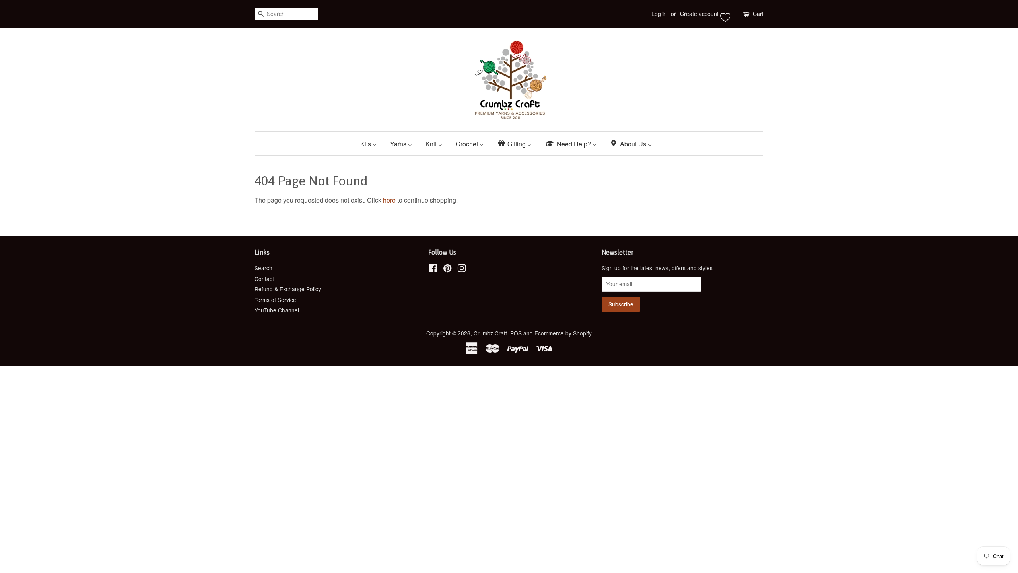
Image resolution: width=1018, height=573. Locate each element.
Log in (659, 14)
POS (516, 333)
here (389, 200)
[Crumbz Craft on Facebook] (432, 269)
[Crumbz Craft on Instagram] (461, 269)
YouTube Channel (276, 310)
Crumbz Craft (490, 333)
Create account (699, 14)
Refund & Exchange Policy (287, 289)
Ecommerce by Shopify (563, 333)
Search (263, 268)
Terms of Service (275, 300)
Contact (264, 279)
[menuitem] (371, 143)
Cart (758, 14)
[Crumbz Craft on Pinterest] (447, 269)
